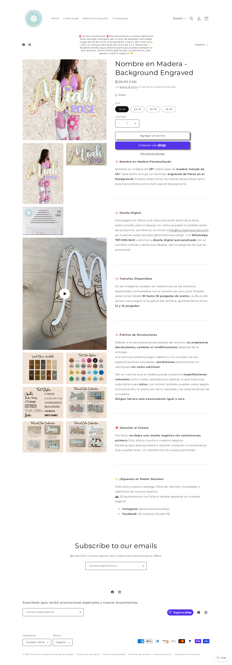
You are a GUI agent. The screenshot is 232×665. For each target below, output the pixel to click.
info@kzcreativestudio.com (188, 230)
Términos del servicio (139, 654)
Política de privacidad (114, 654)
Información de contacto (187, 654)
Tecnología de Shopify (62, 654)
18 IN (122, 109)
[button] (191, 18)
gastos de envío (129, 87)
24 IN (137, 109)
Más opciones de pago (152, 153)
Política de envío (162, 654)
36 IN (168, 109)
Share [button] (122, 94)
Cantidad (120, 116)
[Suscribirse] (142, 566)
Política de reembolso (88, 654)
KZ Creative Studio (40, 654)
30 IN (153, 109)
